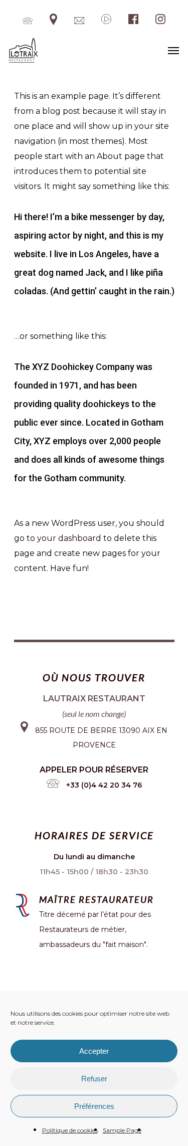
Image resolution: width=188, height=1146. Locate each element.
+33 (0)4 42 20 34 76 (104, 785)
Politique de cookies (70, 1130)
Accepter (94, 1051)
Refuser (94, 1078)
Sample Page (122, 1130)
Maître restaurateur (96, 899)
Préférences (94, 1106)
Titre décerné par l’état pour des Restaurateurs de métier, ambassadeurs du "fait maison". (95, 929)
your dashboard (69, 538)
